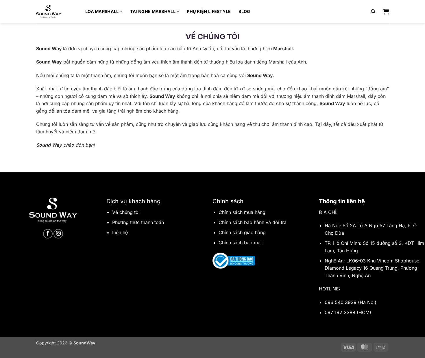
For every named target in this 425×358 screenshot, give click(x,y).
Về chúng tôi (126, 212)
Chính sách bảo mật (240, 242)
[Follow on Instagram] (58, 233)
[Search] (373, 11)
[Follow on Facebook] (48, 233)
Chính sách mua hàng (242, 212)
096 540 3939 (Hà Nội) (350, 302)
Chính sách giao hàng (242, 232)
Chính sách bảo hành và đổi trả (253, 222)
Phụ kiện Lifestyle (209, 11)
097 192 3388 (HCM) (348, 312)
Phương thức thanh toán (138, 222)
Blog (244, 11)
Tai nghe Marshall (152, 11)
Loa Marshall (102, 11)
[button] (386, 11)
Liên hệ (120, 232)
